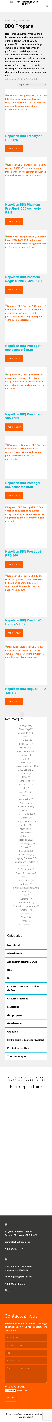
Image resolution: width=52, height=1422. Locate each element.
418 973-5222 (15, 1284)
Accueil (8, 20)
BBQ (15, 20)
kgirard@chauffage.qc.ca (17, 1241)
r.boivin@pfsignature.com (18, 1276)
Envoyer (10, 1397)
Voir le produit (14, 149)
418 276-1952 (15, 1249)
